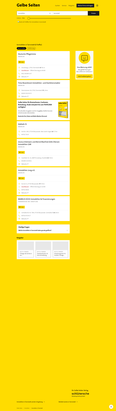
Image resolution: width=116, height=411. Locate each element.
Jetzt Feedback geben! (84, 76)
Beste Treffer (21, 48)
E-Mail (22, 62)
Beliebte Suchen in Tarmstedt (67, 402)
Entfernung (31, 48)
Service (64, 6)
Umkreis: (21, 18)
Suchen (57, 6)
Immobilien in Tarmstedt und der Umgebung (30, 402)
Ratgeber (71, 6)
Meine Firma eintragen (85, 6)
